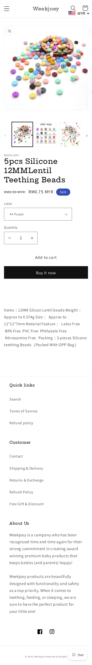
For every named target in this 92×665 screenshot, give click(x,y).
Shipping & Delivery (26, 468)
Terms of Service (23, 411)
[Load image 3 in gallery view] (69, 134)
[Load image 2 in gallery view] (45, 134)
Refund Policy (21, 492)
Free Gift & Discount (26, 503)
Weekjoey (39, 656)
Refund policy (21, 422)
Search (15, 399)
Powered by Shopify (56, 656)
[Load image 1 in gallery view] (22, 134)
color (8, 203)
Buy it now (46, 272)
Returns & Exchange (26, 480)
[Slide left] (5, 136)
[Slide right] (87, 136)
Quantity (11, 227)
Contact (16, 456)
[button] (7, 9)
